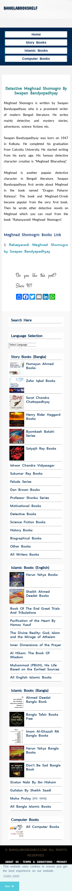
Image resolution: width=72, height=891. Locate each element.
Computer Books (36, 59)
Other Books (20, 546)
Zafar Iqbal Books (40, 381)
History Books (21, 530)
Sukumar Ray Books (26, 474)
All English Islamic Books (31, 677)
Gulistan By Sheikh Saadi (30, 790)
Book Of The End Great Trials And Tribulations (35, 611)
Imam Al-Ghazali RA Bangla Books (42, 733)
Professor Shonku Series (29, 498)
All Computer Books (42, 827)
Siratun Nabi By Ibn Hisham (33, 782)
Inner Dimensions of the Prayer (35, 645)
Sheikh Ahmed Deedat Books (38, 594)
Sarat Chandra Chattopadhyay (38, 400)
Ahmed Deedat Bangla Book (38, 700)
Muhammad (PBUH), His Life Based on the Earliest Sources (34, 667)
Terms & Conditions (37, 861)
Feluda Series (20, 482)
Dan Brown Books (25, 490)
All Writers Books (24, 554)
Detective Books (23, 514)
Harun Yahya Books (42, 575)
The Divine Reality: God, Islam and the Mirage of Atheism (35, 635)
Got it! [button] (9, 886)
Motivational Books (25, 506)
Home (36, 34)
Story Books (36, 42)
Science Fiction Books (27, 522)
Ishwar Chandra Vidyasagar (32, 465)
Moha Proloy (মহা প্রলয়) (28, 798)
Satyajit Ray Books (41, 449)
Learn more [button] (11, 875)
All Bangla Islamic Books (30, 807)
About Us (12, 861)
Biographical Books (25, 538)
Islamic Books (36, 50)
